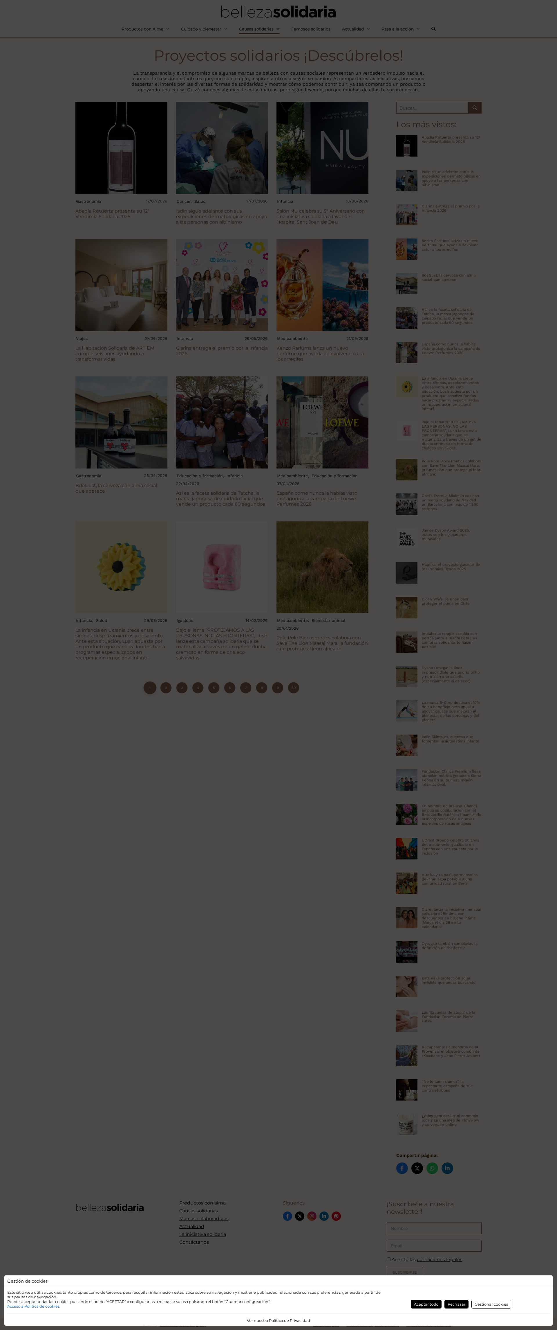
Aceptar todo (426, 1304)
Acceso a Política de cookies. (33, 1306)
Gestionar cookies (491, 1304)
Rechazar (456, 1304)
